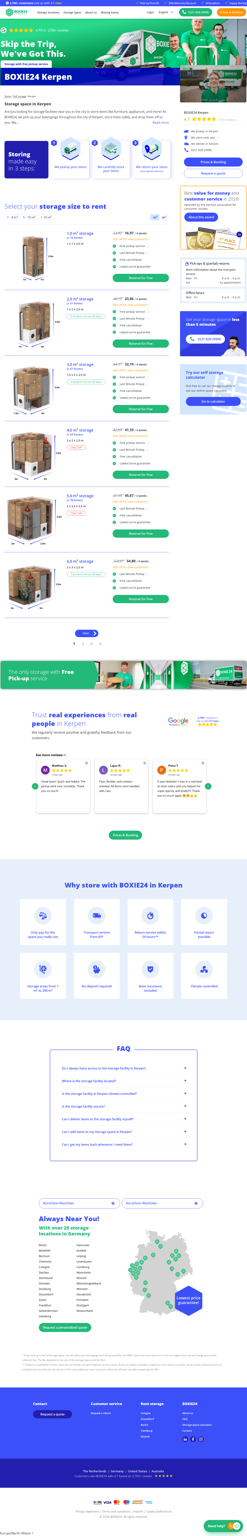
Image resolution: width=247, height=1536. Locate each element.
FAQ (184, 1419)
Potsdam (82, 1300)
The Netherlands (94, 1471)
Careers (187, 1430)
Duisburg (45, 1289)
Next (86, 633)
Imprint (138, 1511)
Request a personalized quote (65, 1327)
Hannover (83, 1245)
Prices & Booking (231, 12)
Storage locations (48, 12)
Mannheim (84, 1272)
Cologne (44, 1267)
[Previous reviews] (35, 786)
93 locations (213, 3)
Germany (117, 1471)
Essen (42, 1300)
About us (91, 12)
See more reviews (49, 755)
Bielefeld (44, 1250)
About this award (201, 217)
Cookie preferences (159, 1511)
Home (7, 96)
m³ (163, 217)
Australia (158, 1471)
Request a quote (213, 173)
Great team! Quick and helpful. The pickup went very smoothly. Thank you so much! (63, 786)
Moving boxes (110, 12)
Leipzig (81, 1256)
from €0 (149, 3)
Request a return (101, 1413)
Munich (81, 1278)
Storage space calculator (197, 1425)
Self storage (19, 96)
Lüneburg (83, 1267)
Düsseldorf (46, 1294)
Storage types (72, 12)
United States (137, 1471)
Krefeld (81, 1250)
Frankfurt (45, 1305)
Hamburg (45, 1316)
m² (154, 217)
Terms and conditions (116, 1511)
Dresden (44, 1283)
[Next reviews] (208, 786)
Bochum (44, 1256)
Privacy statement (87, 1511)
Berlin (43, 1245)
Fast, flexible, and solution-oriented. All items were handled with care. (119, 786)
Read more (161, 122)
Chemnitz (45, 1261)
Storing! (238, 3)
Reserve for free (141, 278)
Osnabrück (84, 1294)
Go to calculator (213, 401)
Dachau (44, 1272)
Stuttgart (83, 1305)
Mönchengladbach (89, 1283)
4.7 (210, 119)
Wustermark (85, 1311)
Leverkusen (84, 1261)
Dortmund (46, 1278)
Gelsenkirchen (48, 1311)
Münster (82, 1289)
